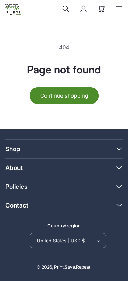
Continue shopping (64, 95)
